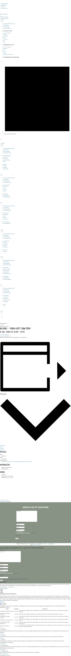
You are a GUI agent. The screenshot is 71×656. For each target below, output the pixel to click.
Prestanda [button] (1, 633)
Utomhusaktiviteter (29, 461)
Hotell (4, 188)
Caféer (4, 216)
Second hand (5, 244)
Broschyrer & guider (6, 300)
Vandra (4, 51)
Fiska (4, 40)
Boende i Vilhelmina (6, 185)
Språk (2, 311)
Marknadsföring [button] (2, 643)
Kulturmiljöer (17, 461)
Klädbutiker (5, 245)
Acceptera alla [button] (9, 587)
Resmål (2, 144)
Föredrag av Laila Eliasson (4, 334)
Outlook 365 (2, 448)
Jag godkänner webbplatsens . (27, 533)
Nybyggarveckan (6, 272)
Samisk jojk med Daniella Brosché (5, 336)
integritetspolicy (33, 533)
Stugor (4, 191)
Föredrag (7, 461)
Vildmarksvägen (5, 168)
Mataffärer (5, 251)
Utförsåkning (5, 36)
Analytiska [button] (1, 638)
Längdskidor (5, 39)
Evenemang (3, 143)
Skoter (4, 37)
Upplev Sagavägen (6, 26)
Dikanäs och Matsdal (6, 160)
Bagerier (4, 217)
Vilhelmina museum (6, 270)
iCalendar (1, 447)
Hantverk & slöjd (12, 461)
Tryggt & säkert (6, 297)
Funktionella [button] (2, 628)
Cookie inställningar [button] (3, 587)
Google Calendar (2, 445)
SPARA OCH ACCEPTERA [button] (4, 653)
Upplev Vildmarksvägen (7, 28)
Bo (1, 174)
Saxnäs (4, 161)
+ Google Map (11, 477)
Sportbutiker (5, 247)
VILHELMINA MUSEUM (4, 3)
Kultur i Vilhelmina (6, 267)
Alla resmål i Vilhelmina (7, 155)
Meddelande (19, 510)
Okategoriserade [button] (3, 649)
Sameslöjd (5, 242)
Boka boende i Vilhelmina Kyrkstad (9, 23)
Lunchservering (5, 219)
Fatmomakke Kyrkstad (7, 273)
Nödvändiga (3, 603)
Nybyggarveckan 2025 (4, 18)
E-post (17, 525)
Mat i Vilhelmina (5, 213)
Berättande (3, 461)
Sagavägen (5, 167)
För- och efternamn (20, 522)
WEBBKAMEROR (3, 5)
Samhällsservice (6, 298)
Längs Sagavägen (6, 195)
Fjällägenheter (5, 193)
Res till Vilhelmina (6, 25)
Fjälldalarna (5, 34)
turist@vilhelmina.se (4, 8)
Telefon (18, 528)
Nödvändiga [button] (2, 601)
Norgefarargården (6, 277)
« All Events (2, 324)
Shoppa (2, 230)
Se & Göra (2, 20)
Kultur (2, 256)
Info (1, 284)
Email (1, 576)
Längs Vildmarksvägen (7, 196)
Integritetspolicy (19, 531)
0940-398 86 (3, 6)
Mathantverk (5, 249)
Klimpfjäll (4, 164)
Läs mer (12, 587)
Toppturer (5, 52)
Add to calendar (3, 394)
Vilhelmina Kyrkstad (6, 269)
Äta (1, 202)
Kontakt (4, 304)
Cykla (4, 49)
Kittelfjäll (4, 165)
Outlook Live (2, 449)
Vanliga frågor (5, 301)
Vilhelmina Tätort (6, 157)
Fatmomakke (5, 158)
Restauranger (5, 214)
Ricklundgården (5, 276)
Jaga (4, 42)
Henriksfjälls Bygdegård (7, 279)
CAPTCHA (18, 535)
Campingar (5, 189)
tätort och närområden (7, 33)
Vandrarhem (5, 186)
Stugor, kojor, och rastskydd (8, 54)
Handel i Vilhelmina (6, 241)
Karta (4, 305)
